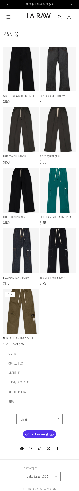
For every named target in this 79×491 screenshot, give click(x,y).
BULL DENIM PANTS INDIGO (16, 277)
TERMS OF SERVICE (19, 382)
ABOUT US (14, 372)
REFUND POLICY (17, 392)
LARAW (35, 489)
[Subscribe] (57, 419)
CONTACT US (15, 363)
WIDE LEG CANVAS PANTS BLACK (19, 95)
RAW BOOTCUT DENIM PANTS (54, 95)
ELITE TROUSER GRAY (50, 156)
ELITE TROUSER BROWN (14, 156)
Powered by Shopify (47, 489)
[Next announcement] (71, 4)
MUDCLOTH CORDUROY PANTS (18, 338)
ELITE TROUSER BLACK (14, 217)
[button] (8, 17)
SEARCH (13, 354)
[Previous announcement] (7, 4)
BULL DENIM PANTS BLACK (52, 277)
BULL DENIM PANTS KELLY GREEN (56, 217)
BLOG (11, 401)
